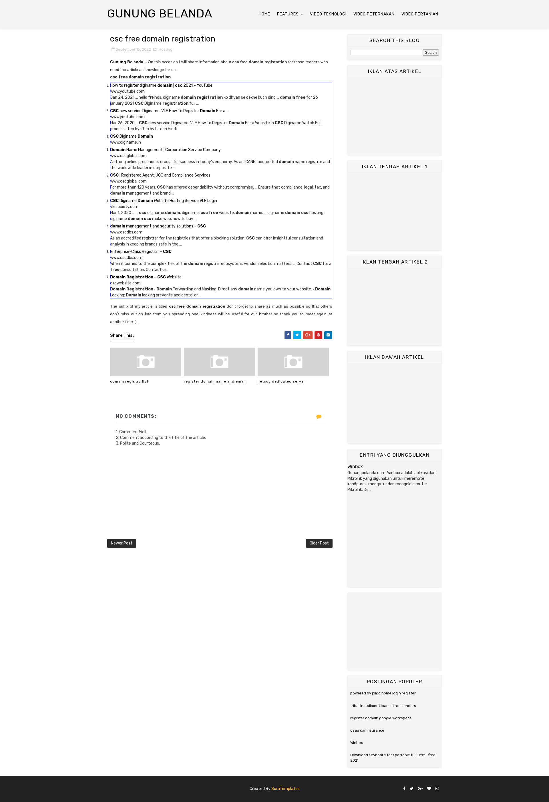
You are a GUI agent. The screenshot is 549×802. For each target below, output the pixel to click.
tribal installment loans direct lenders (383, 706)
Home (264, 14)
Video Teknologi (328, 14)
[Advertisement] (394, 116)
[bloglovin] (429, 789)
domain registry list (129, 381)
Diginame (131, 136)
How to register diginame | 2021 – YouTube (161, 85)
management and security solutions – (158, 226)
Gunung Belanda (159, 13)
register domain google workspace (381, 718)
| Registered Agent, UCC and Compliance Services (160, 175)
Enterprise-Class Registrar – (141, 251)
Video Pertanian (419, 14)
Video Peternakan (374, 14)
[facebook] (404, 789)
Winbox (355, 466)
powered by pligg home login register (383, 693)
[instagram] (437, 789)
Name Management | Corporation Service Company (165, 149)
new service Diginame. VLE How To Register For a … (169, 110)
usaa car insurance (367, 730)
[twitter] (411, 789)
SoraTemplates (285, 788)
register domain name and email (215, 381)
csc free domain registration (197, 306)
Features (288, 14)
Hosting (165, 49)
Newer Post (121, 543)
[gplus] (420, 789)
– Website (146, 277)
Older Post (319, 543)
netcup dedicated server (281, 381)
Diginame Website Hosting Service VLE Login (163, 200)
